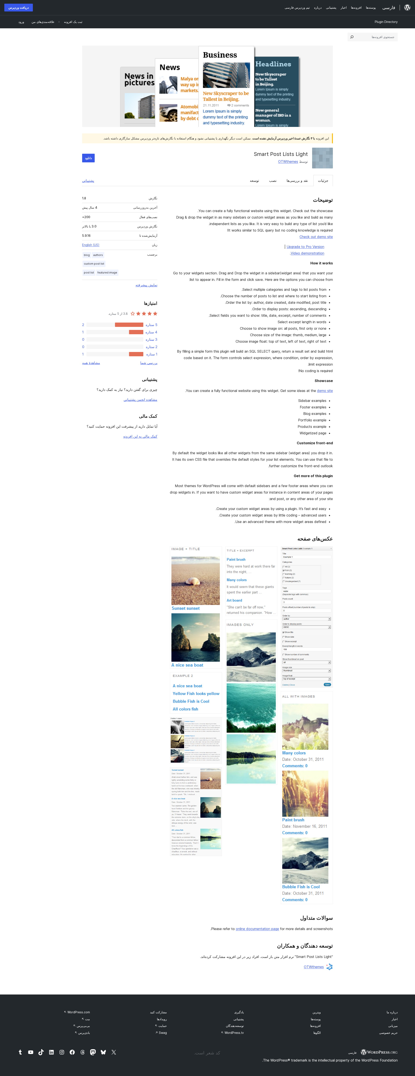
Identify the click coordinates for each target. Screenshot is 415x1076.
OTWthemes (288, 161)
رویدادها (162, 1019)
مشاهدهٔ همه (91, 363)
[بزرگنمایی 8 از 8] (216, 773)
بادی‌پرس (82, 1032)
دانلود (88, 158)
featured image (107, 272)
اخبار (395, 1019)
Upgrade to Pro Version (305, 247)
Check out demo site (316, 237)
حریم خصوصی (388, 1032)
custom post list (94, 263)
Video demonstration (307, 253)
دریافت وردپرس (18, 7)
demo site (325, 391)
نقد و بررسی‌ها (297, 180)
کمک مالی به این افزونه (140, 436)
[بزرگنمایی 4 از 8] (271, 625)
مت (85, 1019)
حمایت (161, 1026)
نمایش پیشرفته (146, 285)
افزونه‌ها (315, 1026)
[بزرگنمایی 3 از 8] (271, 552)
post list (89, 272)
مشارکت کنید (158, 1012)
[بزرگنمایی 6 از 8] (216, 678)
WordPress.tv (232, 1032)
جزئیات (323, 180)
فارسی (352, 1052)
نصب (272, 180)
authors (98, 255)
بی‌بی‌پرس (81, 1026)
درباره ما (392, 1012)
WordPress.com (77, 1012)
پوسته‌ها (316, 1019)
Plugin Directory (386, 22)
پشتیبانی (88, 180)
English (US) (90, 245)
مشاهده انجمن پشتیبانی (140, 399)
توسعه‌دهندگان (235, 1026)
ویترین (317, 1012)
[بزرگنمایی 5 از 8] (216, 552)
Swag (161, 1032)
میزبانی (393, 1026)
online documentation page (257, 929)
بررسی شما (148, 363)
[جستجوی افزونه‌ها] (352, 37)
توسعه (254, 180)
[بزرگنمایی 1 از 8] (327, 552)
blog (87, 255)
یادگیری (239, 1012)
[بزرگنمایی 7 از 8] (216, 723)
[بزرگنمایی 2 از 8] (327, 697)
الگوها (317, 1032)
